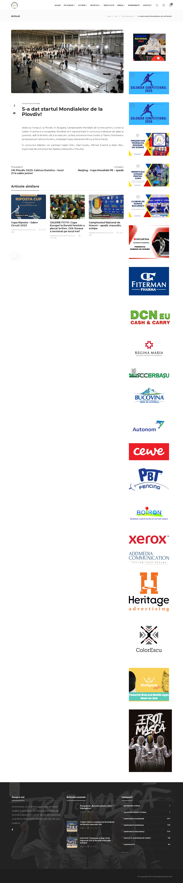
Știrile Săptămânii (128, 16)
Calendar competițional (147, 812)
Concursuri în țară (21, 215)
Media (120, 5)
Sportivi (94, 5)
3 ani (34, 230)
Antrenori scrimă (147, 806)
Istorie (81, 5)
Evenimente (134, 5)
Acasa (109, 16)
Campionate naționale (101, 215)
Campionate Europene (147, 819)
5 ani (111, 233)
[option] (28, 214)
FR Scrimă (68, 5)
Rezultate (109, 5)
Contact (147, 5)
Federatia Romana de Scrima (21, 230)
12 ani (73, 236)
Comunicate (147, 844)
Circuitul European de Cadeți (147, 838)
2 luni (82, 828)
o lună (82, 812)
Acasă (58, 5)
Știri (116, 16)
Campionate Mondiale (31, 103)
